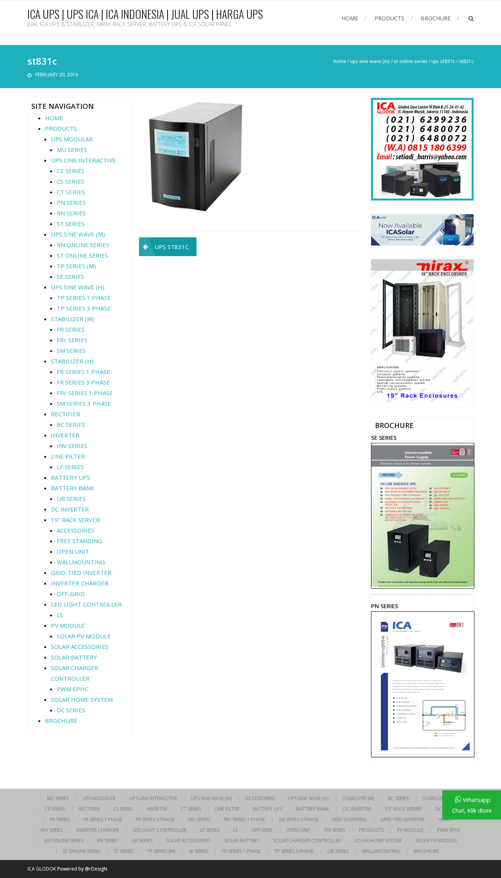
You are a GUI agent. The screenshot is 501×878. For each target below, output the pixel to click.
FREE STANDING (79, 541)
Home (339, 61)
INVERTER (65, 435)
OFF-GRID (71, 594)
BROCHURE (436, 18)
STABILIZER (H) (72, 361)
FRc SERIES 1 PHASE (85, 393)
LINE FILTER (68, 456)
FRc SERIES (72, 340)
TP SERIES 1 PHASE (84, 298)
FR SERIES (71, 329)
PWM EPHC (72, 689)
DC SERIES (71, 710)
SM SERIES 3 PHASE (84, 403)
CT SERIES (71, 192)
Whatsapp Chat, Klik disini (471, 805)
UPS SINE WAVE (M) (370, 61)
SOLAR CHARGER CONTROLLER (307, 840)
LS (60, 615)
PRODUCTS (389, 18)
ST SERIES (71, 224)
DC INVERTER (70, 509)
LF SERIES (70, 467)
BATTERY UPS (70, 477)
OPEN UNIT (73, 551)
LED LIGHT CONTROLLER (86, 604)
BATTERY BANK (72, 488)
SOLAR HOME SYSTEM (82, 699)
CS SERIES (70, 181)
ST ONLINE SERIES (410, 61)
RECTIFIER (65, 414)
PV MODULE (68, 625)
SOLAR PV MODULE (84, 636)
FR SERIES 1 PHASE (83, 372)
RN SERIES (71, 213)
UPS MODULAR (72, 139)
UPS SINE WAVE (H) (78, 287)
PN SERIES (71, 202)
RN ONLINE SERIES (83, 245)
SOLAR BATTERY (74, 657)
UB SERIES (71, 498)
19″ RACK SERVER (75, 520)
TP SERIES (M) (76, 266)
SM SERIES (71, 350)
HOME (350, 18)
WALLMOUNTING (81, 562)
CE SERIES (71, 171)
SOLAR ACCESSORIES (79, 646)
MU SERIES (72, 150)
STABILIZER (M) (72, 319)
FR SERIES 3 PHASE (83, 382)
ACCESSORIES (75, 530)
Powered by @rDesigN (82, 868)
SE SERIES (70, 276)
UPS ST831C (443, 61)
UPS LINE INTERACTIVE (83, 160)
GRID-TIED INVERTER (81, 572)
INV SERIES (72, 446)
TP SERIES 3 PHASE (84, 308)
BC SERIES (71, 424)
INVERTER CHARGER (79, 583)
